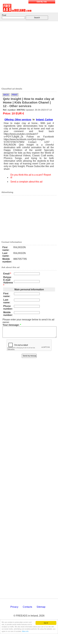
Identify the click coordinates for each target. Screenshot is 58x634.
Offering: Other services (17, 119)
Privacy (14, 607)
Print (15, 95)
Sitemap (41, 607)
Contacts (27, 607)
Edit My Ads (42, 2)
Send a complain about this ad (26, 181)
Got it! (46, 623)
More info (25, 631)
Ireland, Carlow (44, 119)
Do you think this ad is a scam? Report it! (30, 176)
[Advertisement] (29, 53)
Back (6, 95)
